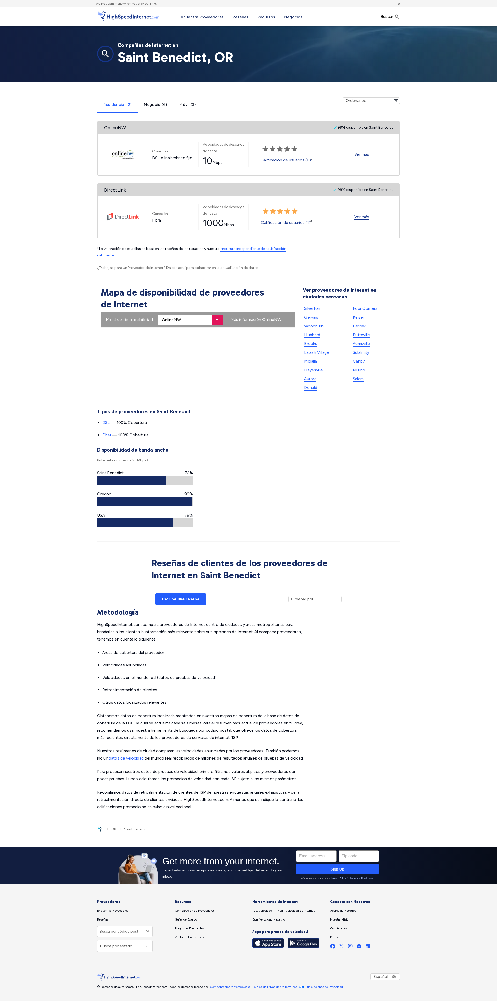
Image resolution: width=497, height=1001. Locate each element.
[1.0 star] (265, 211)
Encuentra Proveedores (201, 16)
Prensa (334, 937)
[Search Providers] (147, 931)
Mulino (359, 369)
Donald (310, 387)
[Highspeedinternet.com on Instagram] (350, 947)
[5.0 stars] (294, 211)
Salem (358, 378)
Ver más (361, 154)
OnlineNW (271, 319)
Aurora (310, 378)
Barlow (359, 325)
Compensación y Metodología (230, 987)
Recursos (266, 16)
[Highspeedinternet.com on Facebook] (332, 947)
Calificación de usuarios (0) (286, 160)
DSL (106, 422)
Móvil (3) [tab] (187, 104)
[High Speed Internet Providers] (128, 16)
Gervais (311, 317)
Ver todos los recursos (189, 937)
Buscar (387, 16)
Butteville (361, 334)
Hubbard (312, 334)
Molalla (310, 361)
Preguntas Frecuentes (189, 928)
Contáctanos (338, 928)
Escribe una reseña (180, 599)
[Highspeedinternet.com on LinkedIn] (367, 947)
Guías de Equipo (186, 919)
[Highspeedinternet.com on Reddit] (359, 947)
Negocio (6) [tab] (155, 104)
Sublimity (361, 352)
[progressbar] (145, 480)
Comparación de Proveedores (194, 910)
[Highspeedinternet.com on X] (341, 947)
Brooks (310, 343)
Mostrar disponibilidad (129, 319)
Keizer (358, 317)
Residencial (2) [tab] (117, 104)
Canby (359, 361)
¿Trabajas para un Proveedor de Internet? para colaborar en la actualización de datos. (178, 268)
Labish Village (316, 352)
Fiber (106, 434)
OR (113, 829)
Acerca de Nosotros (343, 910)
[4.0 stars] (287, 211)
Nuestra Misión (340, 919)
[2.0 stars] (272, 211)
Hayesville (313, 369)
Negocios (293, 16)
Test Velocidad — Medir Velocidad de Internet (283, 910)
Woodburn (314, 325)
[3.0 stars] (280, 211)
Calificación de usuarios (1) (285, 222)
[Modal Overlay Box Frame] (248, 865)
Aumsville (361, 343)
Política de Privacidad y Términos (274, 987)
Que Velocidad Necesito (268, 919)
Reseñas (240, 16)
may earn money (112, 3)
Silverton (312, 308)
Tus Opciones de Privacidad (324, 987)
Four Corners (365, 308)
